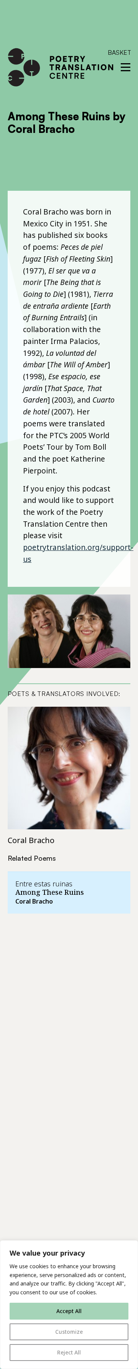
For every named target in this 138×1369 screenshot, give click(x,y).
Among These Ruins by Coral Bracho (66, 123)
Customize (69, 1331)
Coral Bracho (31, 840)
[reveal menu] (125, 67)
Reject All (69, 1352)
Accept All (69, 1311)
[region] (69, 1304)
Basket (119, 52)
